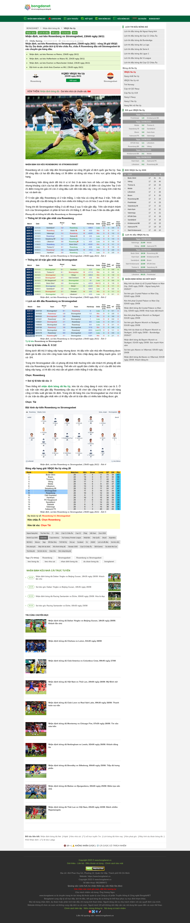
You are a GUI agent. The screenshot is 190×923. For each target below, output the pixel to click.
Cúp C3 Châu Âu (86, 546)
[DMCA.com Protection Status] (95, 870)
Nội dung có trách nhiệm (115, 908)
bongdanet (109, 561)
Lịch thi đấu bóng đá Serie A (136, 49)
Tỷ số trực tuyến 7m (92, 836)
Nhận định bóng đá (36, 19)
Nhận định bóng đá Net (51, 836)
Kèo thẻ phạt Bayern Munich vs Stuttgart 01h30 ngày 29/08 (142, 316)
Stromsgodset (64, 558)
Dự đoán (142, 19)
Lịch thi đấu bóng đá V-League (137, 58)
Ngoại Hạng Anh (32, 533)
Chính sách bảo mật (114, 863)
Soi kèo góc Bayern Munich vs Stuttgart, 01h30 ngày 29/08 (141, 323)
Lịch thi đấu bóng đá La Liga (136, 45)
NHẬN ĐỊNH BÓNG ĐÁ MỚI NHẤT (140, 279)
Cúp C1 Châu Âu (67, 533)
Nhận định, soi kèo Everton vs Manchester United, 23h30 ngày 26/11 (59, 63)
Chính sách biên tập (73, 908)
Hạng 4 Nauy (130, 97)
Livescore (56, 19)
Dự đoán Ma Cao (111, 546)
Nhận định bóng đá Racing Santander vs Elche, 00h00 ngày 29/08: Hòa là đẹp (70, 596)
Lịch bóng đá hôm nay (113, 836)
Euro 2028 (102, 533)
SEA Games (98, 546)
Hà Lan (72, 542)
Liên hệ (80, 863)
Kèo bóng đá (123, 19)
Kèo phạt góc (31, 546)
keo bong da (33, 561)
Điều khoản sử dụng (94, 863)
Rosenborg (47, 558)
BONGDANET (154, 19)
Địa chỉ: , (95, 873)
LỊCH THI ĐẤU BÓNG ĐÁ (136, 27)
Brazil (104, 537)
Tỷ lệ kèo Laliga (48, 840)
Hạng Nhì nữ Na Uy (132, 105)
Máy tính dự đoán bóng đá (151, 836)
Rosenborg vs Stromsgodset (88, 558)
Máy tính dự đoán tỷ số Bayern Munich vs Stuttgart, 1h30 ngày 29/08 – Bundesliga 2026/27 (142, 332)
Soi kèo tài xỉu (42, 551)
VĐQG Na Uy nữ (131, 80)
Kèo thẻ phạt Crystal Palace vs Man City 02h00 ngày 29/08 (141, 302)
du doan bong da (90, 561)
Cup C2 (78, 533)
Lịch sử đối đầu (103, 542)
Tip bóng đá (31, 551)
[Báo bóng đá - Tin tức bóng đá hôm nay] (37, 5)
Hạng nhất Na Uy (131, 76)
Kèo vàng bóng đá (65, 551)
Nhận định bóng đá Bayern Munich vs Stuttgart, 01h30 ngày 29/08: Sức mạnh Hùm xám (144, 342)
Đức (57, 533)
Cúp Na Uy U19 (131, 93)
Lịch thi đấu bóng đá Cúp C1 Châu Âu (140, 36)
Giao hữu (53, 551)
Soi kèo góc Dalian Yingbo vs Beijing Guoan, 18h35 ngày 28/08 (63, 587)
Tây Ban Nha (44, 533)
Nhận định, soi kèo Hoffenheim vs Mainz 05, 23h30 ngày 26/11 (57, 58)
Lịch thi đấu (72, 19)
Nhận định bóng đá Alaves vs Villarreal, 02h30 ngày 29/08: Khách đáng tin (144, 358)
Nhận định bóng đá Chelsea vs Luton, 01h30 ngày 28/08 (75, 641)
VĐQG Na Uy (130, 72)
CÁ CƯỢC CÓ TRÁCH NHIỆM (112, 845)
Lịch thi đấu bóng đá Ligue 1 (136, 53)
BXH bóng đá (104, 19)
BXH (75, 33)
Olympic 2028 (72, 546)
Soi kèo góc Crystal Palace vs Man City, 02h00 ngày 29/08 (141, 294)
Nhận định (30, 33)
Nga (44, 542)
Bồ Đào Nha (52, 542)
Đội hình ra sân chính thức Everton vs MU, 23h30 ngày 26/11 (56, 67)
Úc (87, 542)
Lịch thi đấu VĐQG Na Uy (137, 235)
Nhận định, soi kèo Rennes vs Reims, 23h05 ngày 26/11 (54, 54)
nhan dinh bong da (69, 561)
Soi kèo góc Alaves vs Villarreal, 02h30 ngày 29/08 (143, 351)
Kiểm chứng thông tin (93, 908)
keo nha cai (50, 561)
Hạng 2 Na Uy (130, 101)
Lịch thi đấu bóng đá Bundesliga (138, 40)
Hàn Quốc (96, 537)
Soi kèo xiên (115, 542)
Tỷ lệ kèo (66, 33)
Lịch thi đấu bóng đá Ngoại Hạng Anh (140, 31)
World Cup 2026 (32, 537)
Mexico (37, 542)
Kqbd (65, 836)
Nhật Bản (87, 537)
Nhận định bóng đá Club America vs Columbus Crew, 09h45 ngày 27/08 (82, 661)
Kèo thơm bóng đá (59, 546)
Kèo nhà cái (75, 836)
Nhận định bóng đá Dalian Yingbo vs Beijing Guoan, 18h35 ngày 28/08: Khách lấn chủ (70, 577)
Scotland (80, 542)
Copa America (54, 537)
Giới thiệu (71, 863)
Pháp (85, 533)
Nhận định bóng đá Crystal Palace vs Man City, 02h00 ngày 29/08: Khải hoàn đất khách (144, 309)
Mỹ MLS (29, 542)
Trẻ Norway (129, 84)
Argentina (112, 537)
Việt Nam (93, 533)
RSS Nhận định (32, 840)
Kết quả (89, 19)
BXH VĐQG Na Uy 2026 (135, 170)
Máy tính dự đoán (44, 546)
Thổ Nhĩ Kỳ (63, 542)
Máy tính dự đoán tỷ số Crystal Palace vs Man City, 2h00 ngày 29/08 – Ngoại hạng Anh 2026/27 (144, 286)
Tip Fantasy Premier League (71, 537)
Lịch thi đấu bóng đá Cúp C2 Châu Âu (140, 62)
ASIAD (93, 542)
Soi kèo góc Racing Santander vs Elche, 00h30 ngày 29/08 (61, 605)
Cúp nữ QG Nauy (131, 89)
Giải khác (43, 537)
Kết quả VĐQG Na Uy (135, 110)
